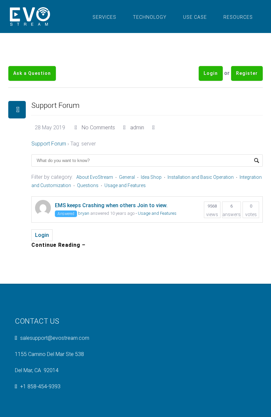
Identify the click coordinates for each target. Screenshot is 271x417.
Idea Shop (151, 177)
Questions (87, 185)
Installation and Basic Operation (201, 177)
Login (211, 73)
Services (104, 17)
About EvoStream (94, 177)
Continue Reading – (58, 245)
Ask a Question (32, 73)
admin (137, 127)
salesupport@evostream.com (54, 338)
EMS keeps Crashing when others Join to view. (111, 205)
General (127, 177)
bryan (83, 213)
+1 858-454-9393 (40, 386)
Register (247, 73)
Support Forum (55, 105)
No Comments (98, 127)
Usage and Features (125, 185)
